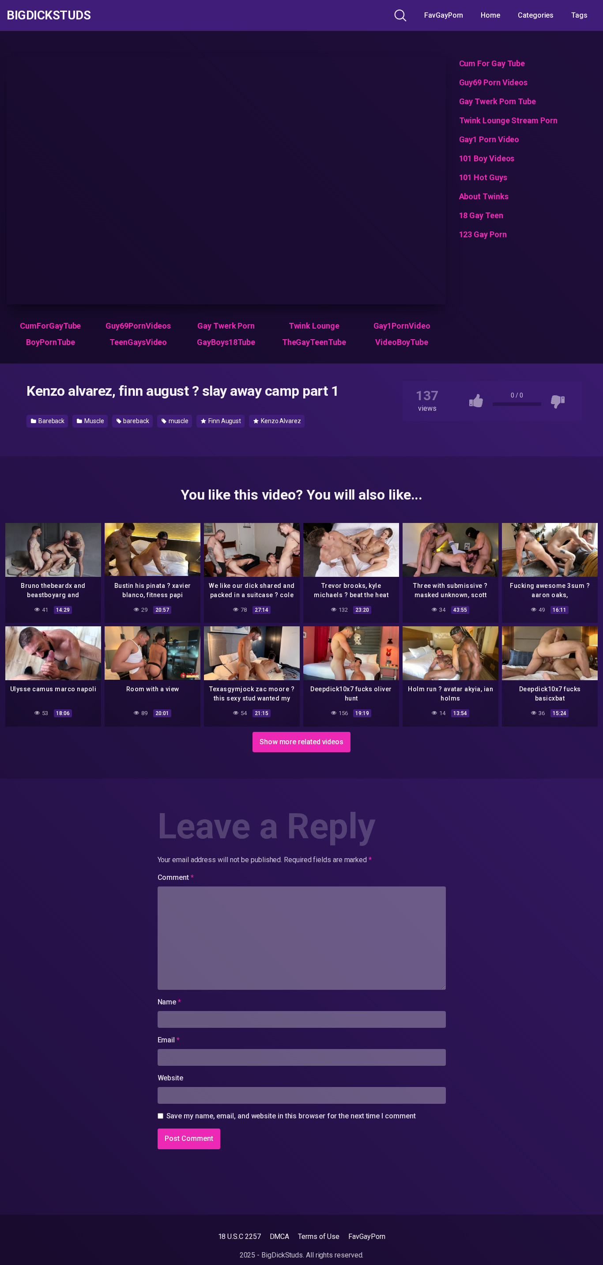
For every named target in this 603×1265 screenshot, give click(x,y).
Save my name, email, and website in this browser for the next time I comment (291, 1116)
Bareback (50, 420)
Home (490, 15)
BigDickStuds (48, 15)
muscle (177, 420)
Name (169, 1002)
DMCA (280, 1236)
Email (169, 1040)
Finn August (224, 420)
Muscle (93, 420)
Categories (536, 15)
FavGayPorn (443, 15)
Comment (176, 877)
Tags (579, 15)
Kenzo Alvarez (280, 420)
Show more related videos (301, 742)
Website (170, 1078)
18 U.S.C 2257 (239, 1236)
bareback (135, 420)
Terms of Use (318, 1236)
